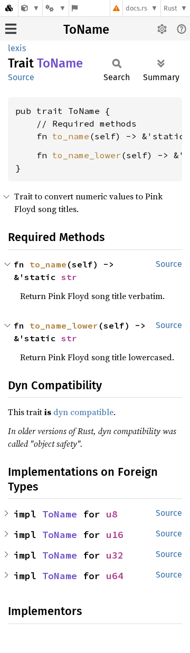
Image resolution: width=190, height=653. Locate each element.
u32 (115, 555)
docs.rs (136, 8)
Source (21, 77)
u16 (115, 535)
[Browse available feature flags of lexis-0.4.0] (74, 8)
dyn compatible (83, 412)
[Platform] (55, 8)
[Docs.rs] (9, 8)
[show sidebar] (11, 29)
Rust (170, 8)
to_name (70, 136)
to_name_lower (86, 155)
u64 (115, 576)
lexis (17, 48)
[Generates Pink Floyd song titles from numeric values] (30, 8)
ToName (86, 29)
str (69, 277)
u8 (112, 514)
